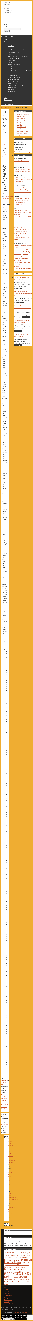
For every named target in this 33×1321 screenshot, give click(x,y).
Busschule (17, 1255)
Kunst (6, 1267)
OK (5, 1319)
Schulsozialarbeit (22, 133)
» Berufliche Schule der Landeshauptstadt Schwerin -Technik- (22, 233)
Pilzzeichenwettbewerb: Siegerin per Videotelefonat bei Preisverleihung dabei (23, 294)
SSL (18, 1279)
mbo (3, 144)
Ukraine (27, 1279)
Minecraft (22, 1267)
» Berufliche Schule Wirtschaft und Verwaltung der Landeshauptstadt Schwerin (23, 227)
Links (5, 6)
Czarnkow (27, 1255)
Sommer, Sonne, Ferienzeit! (11, 1143)
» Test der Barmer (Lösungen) (22, 192)
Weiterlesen (10, 1319)
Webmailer (7, 4)
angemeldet (4, 1124)
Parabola (17, 1313)
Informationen (12, 1262)
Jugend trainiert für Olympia (13, 1265)
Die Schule (7, 1291)
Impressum (7, 12)
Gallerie (13, 1260)
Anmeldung (9, 1253)
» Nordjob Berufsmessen (21, 200)
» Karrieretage (18, 204)
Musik (20, 1269)
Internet (24, 1262)
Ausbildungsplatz (26, 1253)
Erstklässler (22, 1257)
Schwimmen (4, 1082)
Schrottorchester (14, 1277)
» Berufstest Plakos (19, 177)
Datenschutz (8, 10)
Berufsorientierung (23, 114)
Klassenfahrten (21, 121)
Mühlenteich (25, 1269)
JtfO (29, 1263)
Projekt (8, 1274)
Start (2, 107)
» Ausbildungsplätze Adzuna (22, 250)
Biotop (12, 1255)
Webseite (21, 1282)
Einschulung (13, 1257)
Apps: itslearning (9, 1304)
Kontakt (6, 8)
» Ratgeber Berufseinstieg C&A (23, 268)
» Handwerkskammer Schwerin (23, 245)
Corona (23, 1255)
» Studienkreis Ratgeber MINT (22, 217)
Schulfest (23, 1277)
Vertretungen (8, 1296)
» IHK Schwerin (18, 248)
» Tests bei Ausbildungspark (22, 188)
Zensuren (7, 1293)
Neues (6, 1289)
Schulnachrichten (22, 131)
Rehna (7, 1276)
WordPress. (24, 1313)
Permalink (4, 1094)
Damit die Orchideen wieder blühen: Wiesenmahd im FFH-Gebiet (22, 308)
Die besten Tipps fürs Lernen (4, 1109)
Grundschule (8, 107)
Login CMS (7, 2)
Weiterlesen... (18, 288)
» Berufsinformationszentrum (22, 171)
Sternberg (22, 1279)
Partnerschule (15, 1272)
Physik (22, 1272)
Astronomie (18, 1253)
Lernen (11, 1267)
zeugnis (6, 1284)
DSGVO (6, 1257)
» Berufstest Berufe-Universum (23, 179)
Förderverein (21, 116)
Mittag (6, 1298)
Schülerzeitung (21, 129)
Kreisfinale (26, 1265)
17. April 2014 (4, 146)
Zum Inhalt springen (7, 36)
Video (7, 1281)
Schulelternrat (21, 127)
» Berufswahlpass (19, 181)
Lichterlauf (16, 1267)
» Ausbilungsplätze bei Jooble (22, 262)
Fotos (7, 1259)
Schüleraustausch (8, 1279)
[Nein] (14, 1319)
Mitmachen (10, 1269)
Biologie (7, 1255)
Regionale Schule (22, 1274)
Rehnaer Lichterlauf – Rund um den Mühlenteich (4, 1101)
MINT (19, 123)
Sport (3, 156)
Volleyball (14, 1282)
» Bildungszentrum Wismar (22, 169)
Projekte (19, 125)
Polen (27, 1272)
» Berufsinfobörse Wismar (21, 198)
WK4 (27, 1282)
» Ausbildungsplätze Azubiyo (22, 252)
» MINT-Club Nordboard (21, 210)
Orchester (7, 1272)
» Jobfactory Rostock (20, 202)
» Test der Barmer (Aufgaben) (22, 190)
